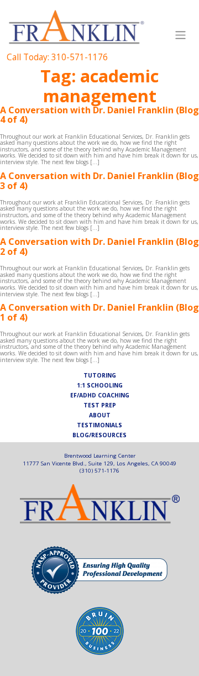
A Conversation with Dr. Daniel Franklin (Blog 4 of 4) (99, 115)
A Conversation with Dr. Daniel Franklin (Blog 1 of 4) (99, 312)
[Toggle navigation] (180, 35)
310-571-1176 (79, 57)
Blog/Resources (99, 435)
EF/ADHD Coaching (99, 395)
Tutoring (99, 376)
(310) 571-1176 (99, 470)
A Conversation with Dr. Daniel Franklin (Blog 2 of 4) (99, 246)
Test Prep (99, 405)
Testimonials (99, 425)
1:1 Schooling (100, 385)
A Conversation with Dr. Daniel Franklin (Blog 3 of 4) (99, 181)
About (100, 415)
